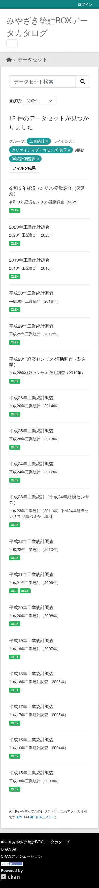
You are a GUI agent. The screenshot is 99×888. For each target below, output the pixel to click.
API (19, 816)
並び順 (15, 100)
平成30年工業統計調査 (31, 293)
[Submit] (83, 81)
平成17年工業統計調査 (31, 706)
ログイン (85, 4)
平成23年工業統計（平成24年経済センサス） (49, 499)
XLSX (14, 210)
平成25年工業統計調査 (31, 430)
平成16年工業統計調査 (31, 739)
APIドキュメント (42, 816)
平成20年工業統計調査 (31, 607)
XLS (13, 591)
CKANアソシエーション (21, 856)
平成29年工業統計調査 (31, 326)
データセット (32, 59)
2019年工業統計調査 (29, 260)
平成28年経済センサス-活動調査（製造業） (47, 362)
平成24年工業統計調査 (31, 463)
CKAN (10, 877)
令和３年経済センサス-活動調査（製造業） (47, 191)
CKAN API (9, 849)
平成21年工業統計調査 (31, 574)
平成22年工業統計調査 (31, 541)
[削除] (47, 141)
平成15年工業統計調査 (31, 772)
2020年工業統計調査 (29, 227)
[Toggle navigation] (12, 43)
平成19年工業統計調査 (31, 640)
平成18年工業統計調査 (31, 673)
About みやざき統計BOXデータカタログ (35, 841)
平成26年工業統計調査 (31, 397)
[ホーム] (9, 59)
